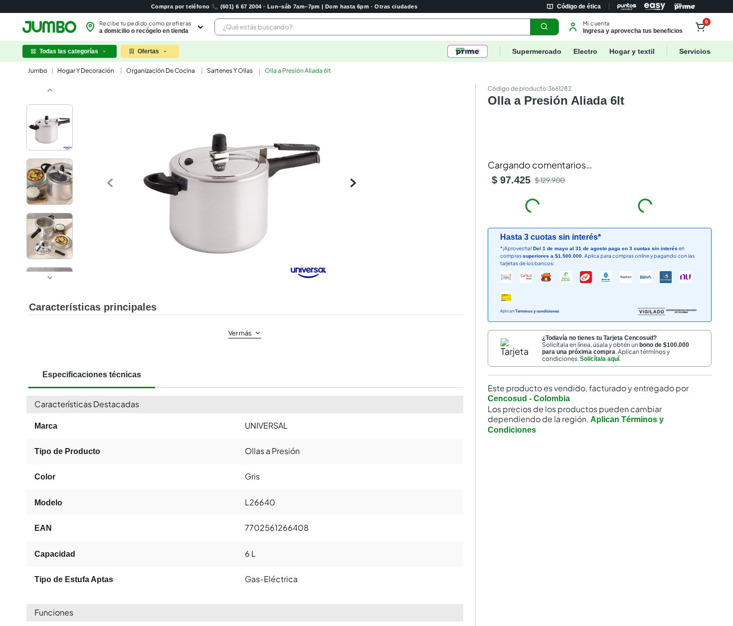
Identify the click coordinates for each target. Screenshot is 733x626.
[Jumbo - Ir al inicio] (49, 27)
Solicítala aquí (599, 340)
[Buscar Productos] (545, 27)
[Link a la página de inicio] (36, 70)
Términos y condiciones (537, 294)
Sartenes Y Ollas (230, 70)
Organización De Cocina (160, 70)
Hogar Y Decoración (85, 70)
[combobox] (386, 26)
